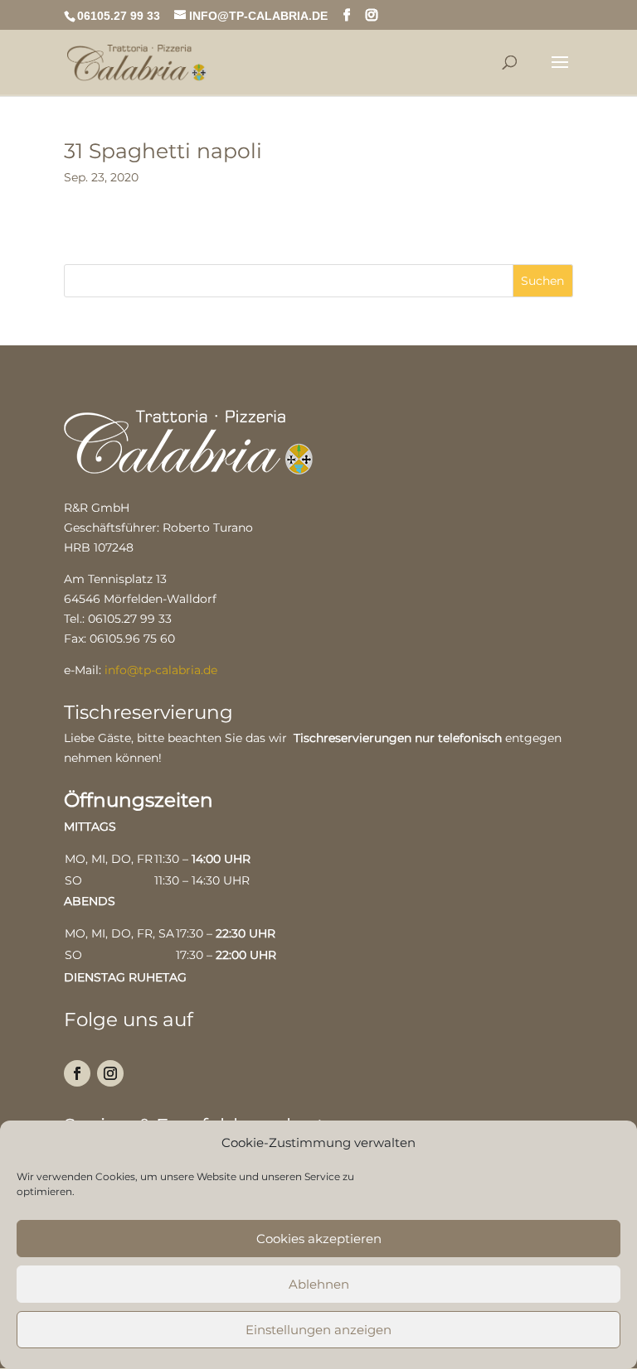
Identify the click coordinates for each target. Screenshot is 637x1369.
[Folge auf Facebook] (77, 1073)
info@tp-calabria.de (161, 670)
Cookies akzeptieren (319, 1238)
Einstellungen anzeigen (318, 1330)
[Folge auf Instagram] (110, 1073)
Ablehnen (319, 1284)
